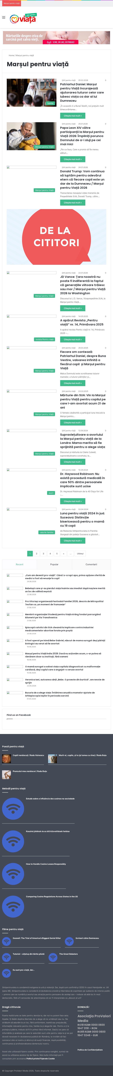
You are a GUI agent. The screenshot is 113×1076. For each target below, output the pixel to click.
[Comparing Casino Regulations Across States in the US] (13, 917)
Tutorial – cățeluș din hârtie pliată (28, 954)
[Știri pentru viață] (23, 17)
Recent (19, 564)
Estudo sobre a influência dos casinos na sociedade (50, 798)
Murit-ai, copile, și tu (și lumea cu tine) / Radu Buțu (83, 755)
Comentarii (91, 564)
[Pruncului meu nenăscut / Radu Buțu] (6, 778)
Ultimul (80, 553)
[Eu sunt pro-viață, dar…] (6, 977)
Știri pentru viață (68, 80)
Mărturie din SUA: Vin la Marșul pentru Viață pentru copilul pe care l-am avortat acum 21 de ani (83, 401)
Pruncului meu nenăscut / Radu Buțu (30, 771)
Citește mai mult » (73, 115)
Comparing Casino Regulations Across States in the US (52, 896)
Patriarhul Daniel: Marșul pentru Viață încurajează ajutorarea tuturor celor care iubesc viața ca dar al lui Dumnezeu (82, 92)
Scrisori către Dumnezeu (87, 938)
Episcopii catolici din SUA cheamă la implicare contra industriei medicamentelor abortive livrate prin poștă (59, 629)
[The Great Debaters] (53, 961)
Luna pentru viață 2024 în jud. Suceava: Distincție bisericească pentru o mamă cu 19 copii (82, 519)
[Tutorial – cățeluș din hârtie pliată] (6, 961)
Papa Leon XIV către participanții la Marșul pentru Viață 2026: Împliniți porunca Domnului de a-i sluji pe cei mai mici (82, 136)
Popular (54, 564)
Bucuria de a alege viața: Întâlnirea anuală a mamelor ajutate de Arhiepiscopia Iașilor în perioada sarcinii (60, 694)
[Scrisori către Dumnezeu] (69, 945)
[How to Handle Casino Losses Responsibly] (13, 884)
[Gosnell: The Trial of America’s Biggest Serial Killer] (6, 945)
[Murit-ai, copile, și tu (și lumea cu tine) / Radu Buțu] (52, 762)
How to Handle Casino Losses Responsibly (46, 864)
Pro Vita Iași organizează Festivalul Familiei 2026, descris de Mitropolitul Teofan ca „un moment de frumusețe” (64, 603)
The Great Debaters (68, 954)
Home (11, 55)
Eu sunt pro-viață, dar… (23, 970)
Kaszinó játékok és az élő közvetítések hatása (48, 831)
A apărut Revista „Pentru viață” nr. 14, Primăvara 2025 (81, 322)
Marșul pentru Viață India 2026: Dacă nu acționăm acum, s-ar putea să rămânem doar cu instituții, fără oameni (63, 655)
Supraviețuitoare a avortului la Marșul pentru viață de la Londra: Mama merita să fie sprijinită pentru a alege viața (82, 441)
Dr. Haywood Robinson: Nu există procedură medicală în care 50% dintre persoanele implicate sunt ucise (82, 480)
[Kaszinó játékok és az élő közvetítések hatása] (13, 851)
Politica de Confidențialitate (90, 1050)
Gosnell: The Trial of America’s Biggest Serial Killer (37, 938)
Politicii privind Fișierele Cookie (40, 1058)
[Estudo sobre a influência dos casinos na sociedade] (13, 819)
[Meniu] (3, 18)
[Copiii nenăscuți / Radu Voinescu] (6, 762)
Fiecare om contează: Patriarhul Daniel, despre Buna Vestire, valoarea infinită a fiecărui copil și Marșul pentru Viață (83, 360)
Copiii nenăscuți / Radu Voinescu (28, 755)
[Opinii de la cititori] (56, 237)
